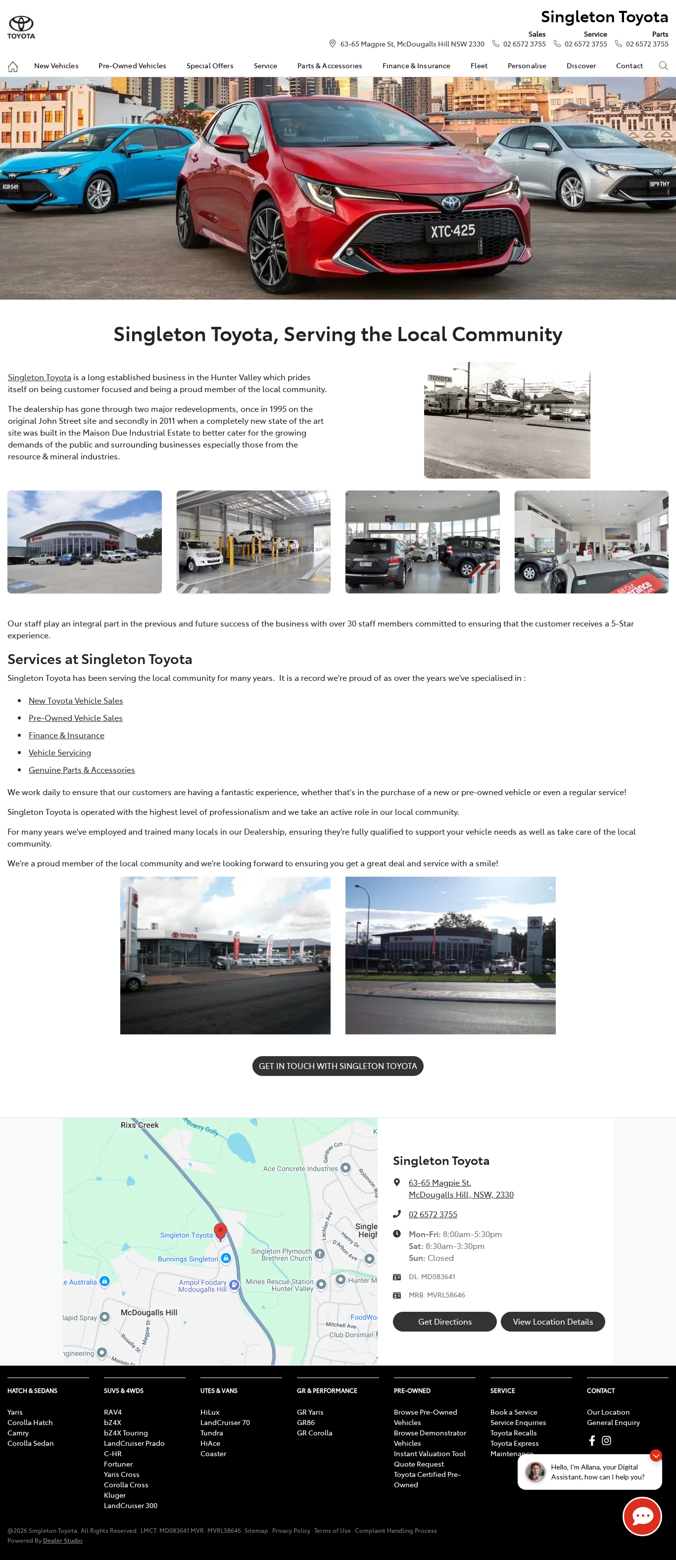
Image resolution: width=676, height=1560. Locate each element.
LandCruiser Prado (134, 1443)
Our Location (608, 1412)
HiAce (210, 1443)
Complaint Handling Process (396, 1530)
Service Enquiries (518, 1422)
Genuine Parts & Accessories (82, 769)
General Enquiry (613, 1422)
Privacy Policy (291, 1530)
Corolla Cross (126, 1484)
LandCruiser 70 (225, 1422)
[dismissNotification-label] (656, 1455)
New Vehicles (56, 65)
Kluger (115, 1495)
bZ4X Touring (126, 1432)
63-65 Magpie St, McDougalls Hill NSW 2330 (412, 43)
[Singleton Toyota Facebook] (594, 1440)
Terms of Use (332, 1530)
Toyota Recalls (513, 1432)
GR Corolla (315, 1432)
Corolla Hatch (30, 1422)
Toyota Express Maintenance (514, 1448)
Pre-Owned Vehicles (132, 65)
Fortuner (118, 1464)
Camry (18, 1432)
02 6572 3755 (524, 43)
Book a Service (513, 1412)
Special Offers (210, 65)
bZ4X (112, 1422)
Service (266, 65)
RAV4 (113, 1412)
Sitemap (256, 1530)
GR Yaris (310, 1412)
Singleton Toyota (39, 376)
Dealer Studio (63, 1540)
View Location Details (553, 1321)
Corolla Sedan (30, 1443)
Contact (629, 65)
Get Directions (445, 1321)
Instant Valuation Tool (430, 1453)
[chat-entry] (642, 1516)
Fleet (479, 65)
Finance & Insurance (417, 65)
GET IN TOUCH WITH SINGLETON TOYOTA (338, 1065)
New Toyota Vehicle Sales (76, 700)
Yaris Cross (122, 1474)
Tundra (211, 1432)
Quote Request (419, 1464)
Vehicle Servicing (60, 752)
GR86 (306, 1422)
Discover (581, 65)
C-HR (113, 1453)
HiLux (209, 1412)
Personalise (527, 65)
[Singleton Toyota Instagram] (608, 1440)
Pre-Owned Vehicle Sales (76, 717)
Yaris (15, 1412)
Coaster (213, 1453)
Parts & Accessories (329, 65)
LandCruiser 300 (130, 1505)
